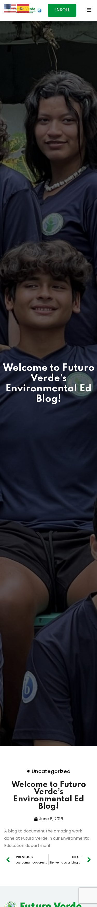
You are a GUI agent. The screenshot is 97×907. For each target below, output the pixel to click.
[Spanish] (23, 8)
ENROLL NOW (62, 12)
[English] (10, 8)
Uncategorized (51, 771)
